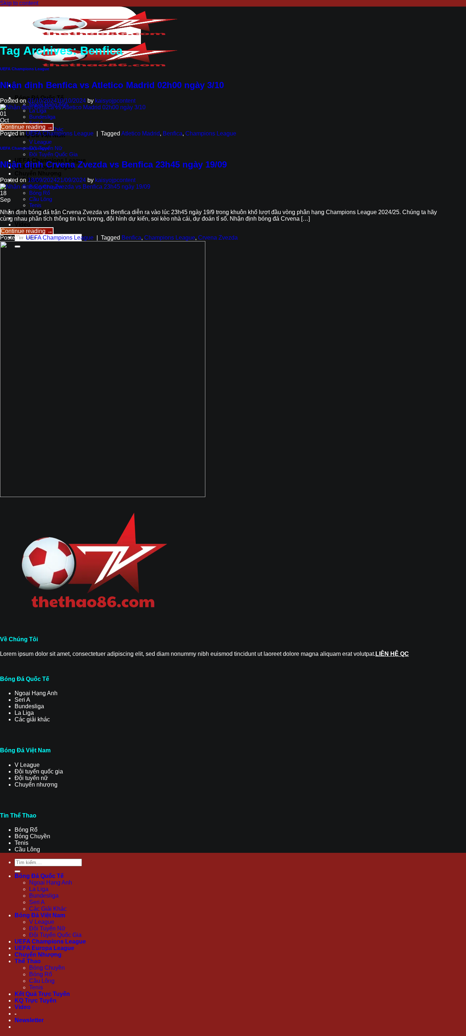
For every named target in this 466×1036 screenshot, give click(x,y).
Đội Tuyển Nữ (47, 928)
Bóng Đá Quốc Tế (39, 876)
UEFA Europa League (44, 948)
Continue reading (27, 127)
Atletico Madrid (140, 133)
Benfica (172, 133)
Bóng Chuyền (47, 968)
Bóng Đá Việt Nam (40, 915)
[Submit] (17, 871)
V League (40, 142)
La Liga (38, 889)
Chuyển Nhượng (38, 173)
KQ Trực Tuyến (35, 1000)
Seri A (37, 902)
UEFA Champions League (24, 69)
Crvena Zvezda (218, 238)
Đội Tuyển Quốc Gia (53, 154)
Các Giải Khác (48, 909)
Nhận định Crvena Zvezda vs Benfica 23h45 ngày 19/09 (113, 164)
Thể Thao (28, 961)
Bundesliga (42, 117)
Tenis (35, 205)
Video (23, 224)
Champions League (210, 133)
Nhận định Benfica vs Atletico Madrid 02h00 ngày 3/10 (112, 85)
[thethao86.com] (104, 41)
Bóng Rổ (39, 193)
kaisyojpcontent (115, 101)
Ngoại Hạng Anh (50, 882)
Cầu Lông (40, 199)
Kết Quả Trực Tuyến (42, 994)
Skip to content (19, 3)
